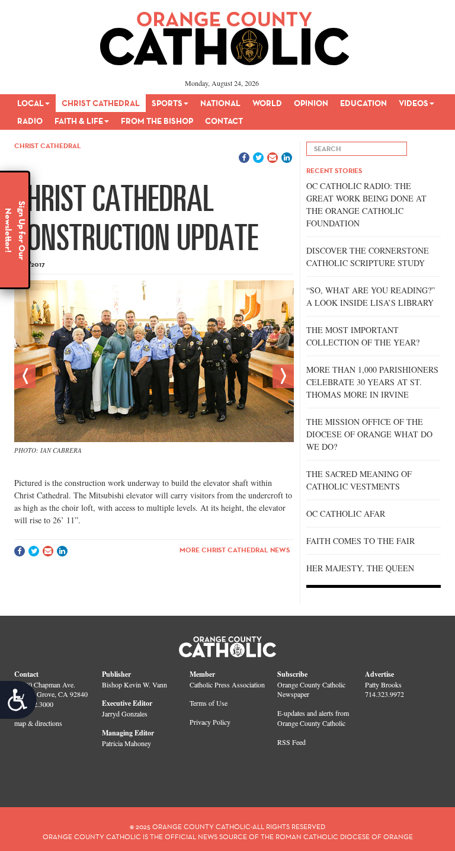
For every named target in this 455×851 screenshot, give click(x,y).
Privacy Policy (210, 722)
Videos (413, 103)
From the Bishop (157, 121)
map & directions (38, 723)
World (267, 103)
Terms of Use (209, 703)
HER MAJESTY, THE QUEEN (360, 568)
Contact (224, 121)
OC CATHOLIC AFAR (345, 513)
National (220, 103)
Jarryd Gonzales (125, 713)
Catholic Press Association (227, 684)
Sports (167, 103)
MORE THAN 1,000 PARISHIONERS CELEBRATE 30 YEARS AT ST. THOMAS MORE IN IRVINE (372, 382)
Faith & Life (79, 121)
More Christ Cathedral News (235, 549)
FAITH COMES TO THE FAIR (360, 540)
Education (363, 103)
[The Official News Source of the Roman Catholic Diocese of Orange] (224, 34)
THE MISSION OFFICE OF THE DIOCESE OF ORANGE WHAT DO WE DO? (369, 434)
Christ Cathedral (101, 103)
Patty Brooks (383, 684)
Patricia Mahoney (126, 743)
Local (30, 103)
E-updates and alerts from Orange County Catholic (313, 718)
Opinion (311, 103)
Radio (30, 121)
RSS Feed (291, 742)
